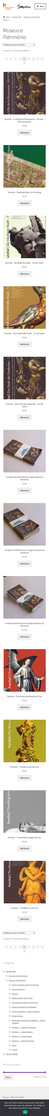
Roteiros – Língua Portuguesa (24, 1027)
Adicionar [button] (24, 132)
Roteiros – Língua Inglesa (22, 1032)
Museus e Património (32, 17)
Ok (25, 1112)
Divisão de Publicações (18, 976)
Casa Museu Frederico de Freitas (25, 1002)
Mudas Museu (17, 1016)
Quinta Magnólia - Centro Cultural (26, 1011)
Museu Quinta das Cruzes (22, 998)
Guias (14, 1045)
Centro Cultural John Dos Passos (25, 985)
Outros (15, 1049)
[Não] (45, 1107)
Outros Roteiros (18, 989)
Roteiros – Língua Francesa (23, 1041)
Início (8, 17)
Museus (15, 994)
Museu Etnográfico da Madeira (24, 1007)
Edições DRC (17, 17)
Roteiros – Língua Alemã (22, 1036)
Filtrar (8, 1077)
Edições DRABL (12, 1054)
